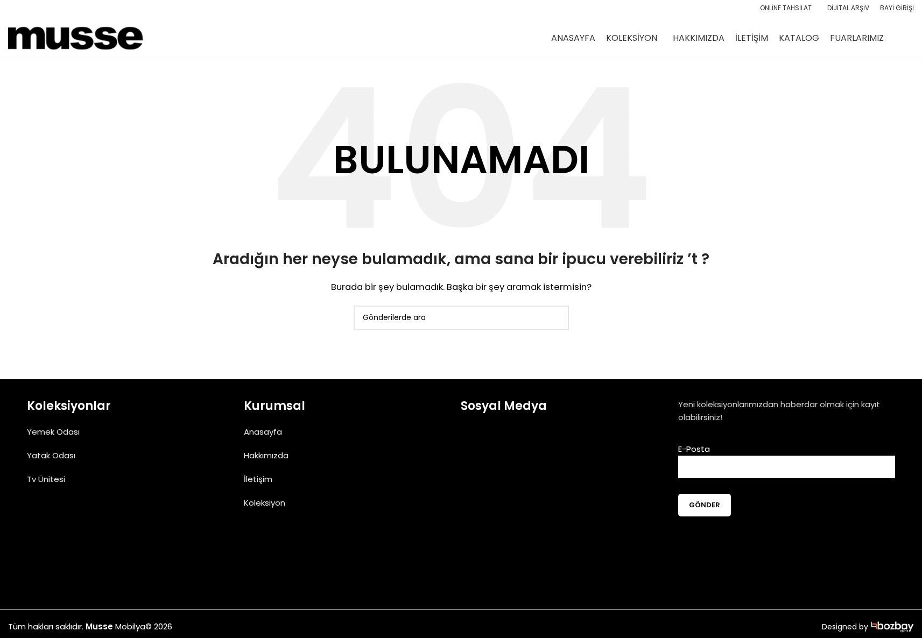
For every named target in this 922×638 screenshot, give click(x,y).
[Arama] (909, 38)
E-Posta (694, 449)
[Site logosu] (75, 37)
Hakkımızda (266, 455)
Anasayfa (263, 431)
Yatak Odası (51, 455)
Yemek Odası (53, 431)
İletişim (258, 479)
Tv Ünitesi (46, 479)
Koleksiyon (264, 502)
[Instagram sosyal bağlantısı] (500, 445)
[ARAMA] (556, 318)
